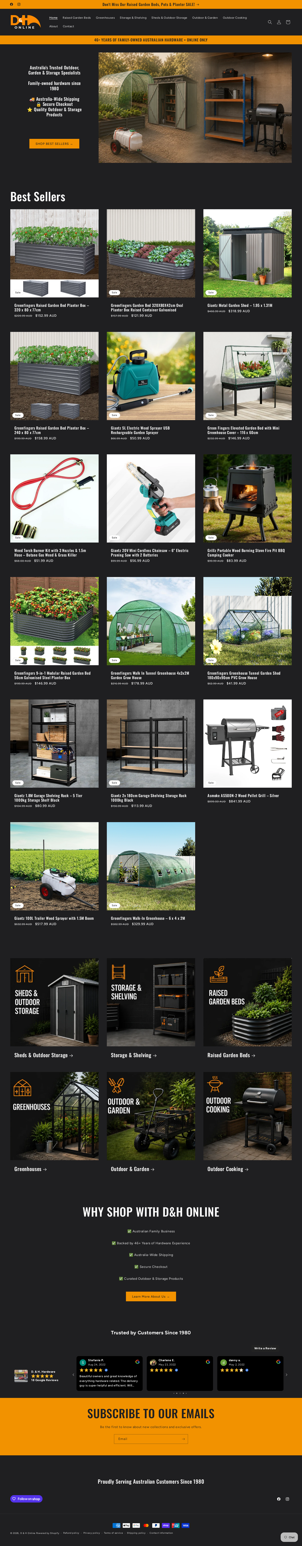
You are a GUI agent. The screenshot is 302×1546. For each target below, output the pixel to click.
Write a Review (265, 1348)
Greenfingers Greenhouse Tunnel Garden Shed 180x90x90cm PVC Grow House (244, 675)
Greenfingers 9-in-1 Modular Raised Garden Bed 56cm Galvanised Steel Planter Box (52, 675)
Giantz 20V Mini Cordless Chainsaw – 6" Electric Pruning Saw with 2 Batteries (149, 552)
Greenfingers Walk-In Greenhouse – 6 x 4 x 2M (148, 918)
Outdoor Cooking (225, 1169)
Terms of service (113, 1533)
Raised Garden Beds (228, 1055)
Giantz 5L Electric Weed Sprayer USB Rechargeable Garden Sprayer (140, 430)
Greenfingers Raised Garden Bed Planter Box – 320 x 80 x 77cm (51, 307)
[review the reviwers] (173, 1363)
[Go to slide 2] (180, 1393)
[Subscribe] (183, 1439)
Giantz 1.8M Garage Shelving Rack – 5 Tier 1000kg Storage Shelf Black (48, 797)
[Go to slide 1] (177, 1393)
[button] (269, 22)
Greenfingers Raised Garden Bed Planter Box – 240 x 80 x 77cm (51, 430)
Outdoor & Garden (130, 1169)
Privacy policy (91, 1533)
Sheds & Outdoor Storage (41, 1055)
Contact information (161, 1533)
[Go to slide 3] (183, 1393)
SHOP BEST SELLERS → (54, 144)
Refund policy (71, 1533)
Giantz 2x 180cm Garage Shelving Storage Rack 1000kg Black (149, 797)
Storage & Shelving (131, 1055)
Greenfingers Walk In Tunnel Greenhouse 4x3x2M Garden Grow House (150, 675)
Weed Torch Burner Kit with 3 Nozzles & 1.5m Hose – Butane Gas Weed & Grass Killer (50, 552)
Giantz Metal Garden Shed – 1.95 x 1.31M (239, 305)
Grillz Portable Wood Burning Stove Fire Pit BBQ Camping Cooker (246, 552)
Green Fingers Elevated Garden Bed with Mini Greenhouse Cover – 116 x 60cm (243, 430)
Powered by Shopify (47, 1533)
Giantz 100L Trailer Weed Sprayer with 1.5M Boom (54, 918)
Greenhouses (27, 1169)
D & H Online (27, 1533)
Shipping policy (136, 1533)
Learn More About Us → (151, 1296)
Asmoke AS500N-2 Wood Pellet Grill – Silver (243, 795)
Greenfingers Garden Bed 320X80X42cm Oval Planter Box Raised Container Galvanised (147, 307)
